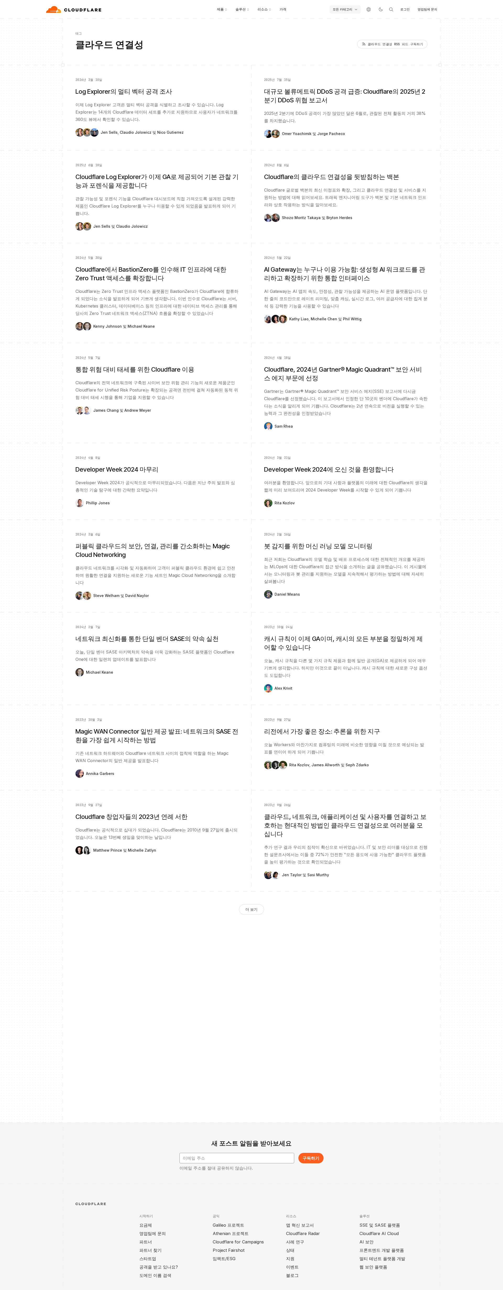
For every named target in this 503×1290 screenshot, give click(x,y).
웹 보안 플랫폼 (373, 1267)
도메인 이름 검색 (155, 1275)
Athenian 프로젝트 (231, 1233)
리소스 (263, 9)
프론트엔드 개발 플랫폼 (381, 1250)
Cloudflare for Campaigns (238, 1241)
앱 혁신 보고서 (300, 1225)
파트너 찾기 (150, 1250)
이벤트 (292, 1267)
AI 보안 (366, 1241)
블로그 (292, 1275)
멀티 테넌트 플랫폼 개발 (382, 1258)
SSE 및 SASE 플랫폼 (379, 1225)
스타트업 (147, 1258)
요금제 (145, 1225)
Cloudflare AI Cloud (379, 1233)
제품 (220, 9)
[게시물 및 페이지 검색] (391, 9)
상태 (290, 1250)
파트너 (145, 1241)
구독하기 (311, 1158)
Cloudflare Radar (303, 1233)
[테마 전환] (380, 9)
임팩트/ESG (224, 1258)
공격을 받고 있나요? (158, 1267)
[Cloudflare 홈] (74, 9)
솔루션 (241, 9)
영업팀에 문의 (427, 9)
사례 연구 (295, 1241)
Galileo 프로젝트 (228, 1225)
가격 (283, 9)
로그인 (405, 9)
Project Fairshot (228, 1250)
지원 (290, 1258)
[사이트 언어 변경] (368, 9)
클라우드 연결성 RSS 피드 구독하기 (395, 44)
